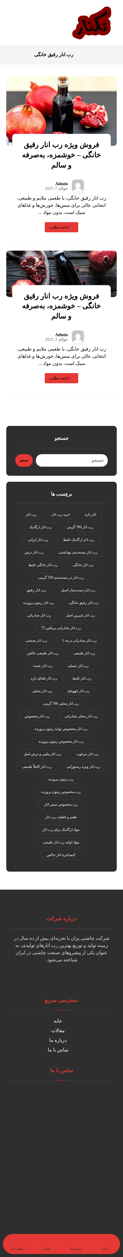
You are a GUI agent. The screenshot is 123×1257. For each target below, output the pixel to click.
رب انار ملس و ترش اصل (42, 754)
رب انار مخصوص (37, 716)
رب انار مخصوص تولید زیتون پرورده (61, 729)
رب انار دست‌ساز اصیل (78, 590)
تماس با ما (58, 1049)
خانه (58, 1020)
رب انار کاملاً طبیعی (37, 766)
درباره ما (58, 1040)
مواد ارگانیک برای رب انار (60, 829)
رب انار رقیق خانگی (84, 603)
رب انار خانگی (83, 565)
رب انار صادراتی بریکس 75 (61, 628)
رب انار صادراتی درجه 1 (79, 640)
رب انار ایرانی (38, 540)
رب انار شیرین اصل (80, 615)
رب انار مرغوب (87, 754)
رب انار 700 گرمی (80, 527)
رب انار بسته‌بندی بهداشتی (78, 552)
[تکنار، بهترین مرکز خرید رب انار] (93, 22)
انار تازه (90, 514)
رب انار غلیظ (81, 678)
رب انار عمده (43, 666)
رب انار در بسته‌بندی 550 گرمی (61, 577)
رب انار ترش (34, 552)
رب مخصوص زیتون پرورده (61, 792)
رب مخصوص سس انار (61, 804)
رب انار (31, 514)
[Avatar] (78, 185)
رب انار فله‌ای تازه (44, 678)
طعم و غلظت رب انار (61, 817)
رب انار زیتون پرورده (38, 603)
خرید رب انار (60, 514)
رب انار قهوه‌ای (78, 691)
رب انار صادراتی (39, 615)
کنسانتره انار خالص (61, 855)
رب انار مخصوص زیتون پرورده (61, 741)
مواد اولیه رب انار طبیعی (61, 842)
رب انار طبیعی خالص (43, 653)
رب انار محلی (42, 691)
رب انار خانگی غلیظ (43, 565)
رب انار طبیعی (84, 653)
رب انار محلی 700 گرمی (61, 703)
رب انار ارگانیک (40, 527)
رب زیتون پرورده (60, 779)
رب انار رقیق (36, 590)
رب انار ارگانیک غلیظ (78, 540)
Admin (61, 184)
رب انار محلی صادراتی (81, 716)
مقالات (58, 1030)
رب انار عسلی (78, 666)
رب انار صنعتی (36, 640)
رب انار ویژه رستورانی (83, 766)
